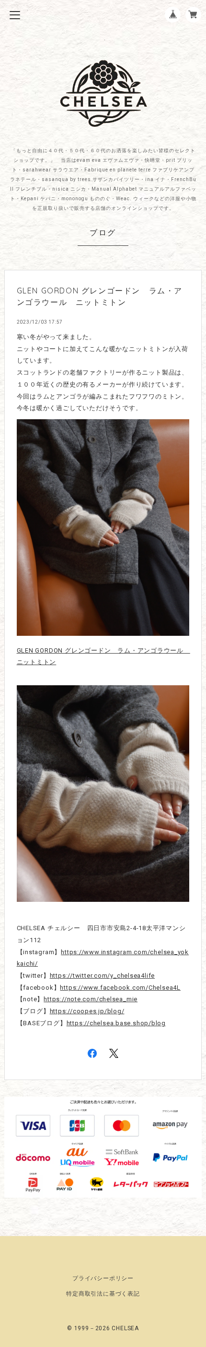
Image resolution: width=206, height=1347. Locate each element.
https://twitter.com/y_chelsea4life (102, 975)
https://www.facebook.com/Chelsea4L (120, 987)
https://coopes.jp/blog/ (87, 1011)
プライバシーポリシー (103, 1278)
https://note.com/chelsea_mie (90, 999)
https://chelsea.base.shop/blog (116, 1023)
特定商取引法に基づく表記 (102, 1293)
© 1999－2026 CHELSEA (103, 1328)
